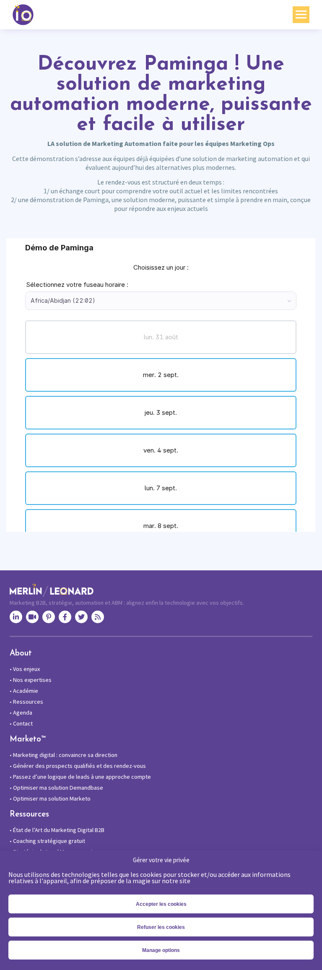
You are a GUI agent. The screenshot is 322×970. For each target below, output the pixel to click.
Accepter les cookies (161, 904)
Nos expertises (31, 680)
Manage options (161, 950)
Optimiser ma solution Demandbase (56, 787)
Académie (24, 690)
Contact (21, 723)
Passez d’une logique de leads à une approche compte (80, 776)
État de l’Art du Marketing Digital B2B (57, 830)
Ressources (26, 701)
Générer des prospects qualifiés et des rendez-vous (78, 766)
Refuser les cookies (161, 927)
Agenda (21, 712)
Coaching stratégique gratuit (47, 841)
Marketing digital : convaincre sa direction (63, 755)
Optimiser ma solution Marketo (50, 798)
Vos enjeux (25, 669)
